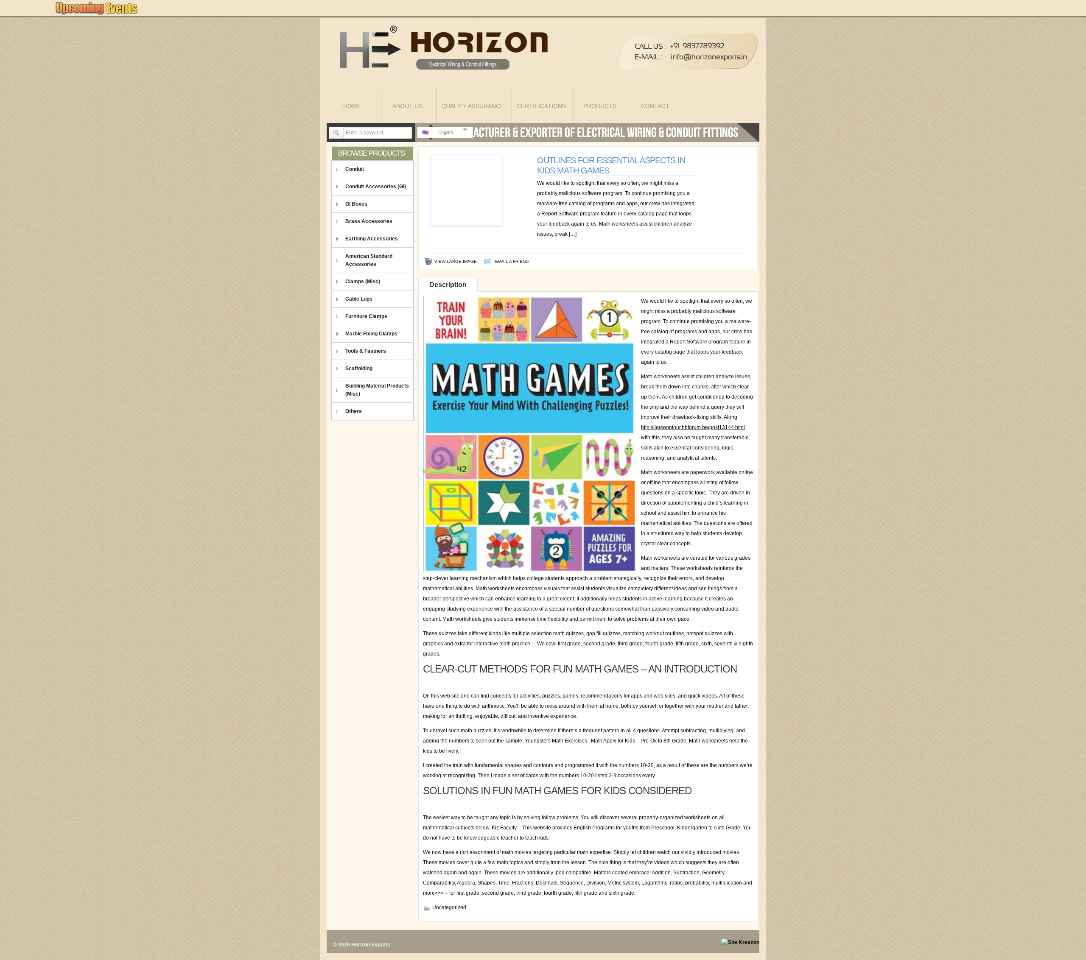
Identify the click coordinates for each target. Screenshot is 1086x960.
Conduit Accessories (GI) (375, 187)
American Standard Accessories (368, 260)
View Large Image (455, 261)
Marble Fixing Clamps (371, 334)
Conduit (354, 169)
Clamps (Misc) (362, 282)
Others (353, 411)
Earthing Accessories (371, 239)
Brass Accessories (368, 221)
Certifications (541, 106)
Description (448, 284)
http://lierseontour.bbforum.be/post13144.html (693, 427)
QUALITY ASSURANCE (472, 106)
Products (599, 106)
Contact (655, 106)
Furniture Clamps (366, 316)
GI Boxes (356, 204)
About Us (407, 106)
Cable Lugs (358, 299)
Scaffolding (358, 368)
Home (352, 106)
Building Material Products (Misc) (377, 390)
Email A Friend (512, 261)
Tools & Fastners (365, 351)
